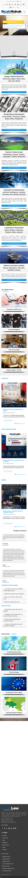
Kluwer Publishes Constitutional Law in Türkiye (13, 460)
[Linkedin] (12, 4)
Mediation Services (6, 856)
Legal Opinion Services (6, 870)
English (13, 7)
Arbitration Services (6, 859)
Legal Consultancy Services (7, 863)
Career (3, 840)
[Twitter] (6, 4)
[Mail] (23, 4)
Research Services (6, 866)
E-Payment (4, 849)
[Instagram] (15, 4)
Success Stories (6, 606)
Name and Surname (7, 874)
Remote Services (5, 844)
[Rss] (11, 828)
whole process (5, 291)
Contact (20, 1)
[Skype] (9, 4)
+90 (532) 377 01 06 (11, 1)
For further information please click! (14, 92)
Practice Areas (5, 837)
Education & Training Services (8, 868)
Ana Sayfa (4, 835)
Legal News (4, 378)
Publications (4, 842)
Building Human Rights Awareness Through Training (13, 511)
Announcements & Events (8, 429)
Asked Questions (9, 585)
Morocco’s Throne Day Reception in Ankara (13, 410)
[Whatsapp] (20, 4)
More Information (8, 420)
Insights (3, 480)
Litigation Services (6, 861)
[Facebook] (4, 4)
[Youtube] (18, 4)
